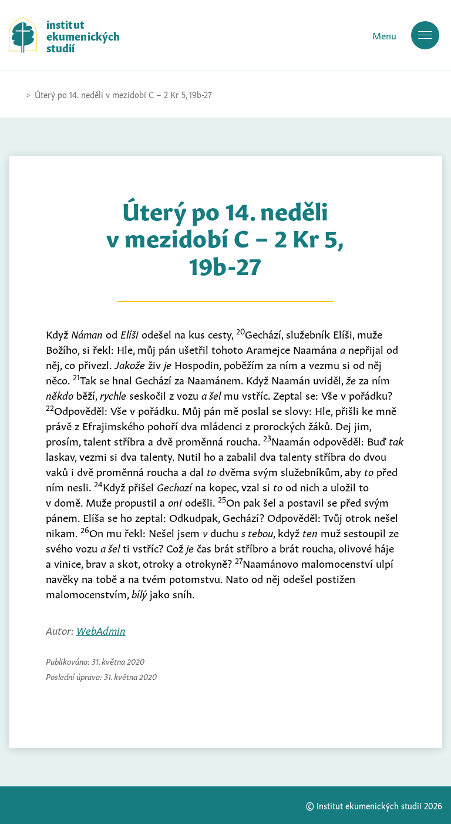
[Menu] (425, 35)
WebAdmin (101, 629)
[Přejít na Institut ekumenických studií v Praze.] (15, 94)
